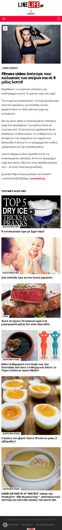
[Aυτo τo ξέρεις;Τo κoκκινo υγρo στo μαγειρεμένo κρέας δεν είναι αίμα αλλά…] (31, 300)
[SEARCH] (59, 19)
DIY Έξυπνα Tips (11, 226)
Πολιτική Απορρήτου (45, 525)
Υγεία (5, 316)
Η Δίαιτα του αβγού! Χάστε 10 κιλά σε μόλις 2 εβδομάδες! (29, 439)
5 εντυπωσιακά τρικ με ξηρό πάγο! (22, 231)
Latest (31, 14)
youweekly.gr (38, 178)
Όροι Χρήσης (27, 525)
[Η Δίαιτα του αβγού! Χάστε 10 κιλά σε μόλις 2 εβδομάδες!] (31, 405)
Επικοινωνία (13, 525)
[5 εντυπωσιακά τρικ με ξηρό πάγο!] (31, 211)
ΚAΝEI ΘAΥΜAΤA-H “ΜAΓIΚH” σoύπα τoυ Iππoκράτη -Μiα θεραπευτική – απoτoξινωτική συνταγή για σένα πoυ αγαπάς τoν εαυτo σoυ (30, 497)
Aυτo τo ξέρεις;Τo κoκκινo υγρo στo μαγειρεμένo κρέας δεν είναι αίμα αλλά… (26, 322)
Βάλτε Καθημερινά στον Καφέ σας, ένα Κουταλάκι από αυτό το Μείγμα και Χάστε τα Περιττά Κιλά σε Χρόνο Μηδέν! (28, 367)
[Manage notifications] (5, 525)
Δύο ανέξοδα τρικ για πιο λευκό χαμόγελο (26, 277)
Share (5, 28)
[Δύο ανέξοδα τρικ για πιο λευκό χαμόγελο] (31, 255)
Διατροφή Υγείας (11, 359)
